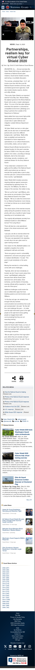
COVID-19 (25, 421)
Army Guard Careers (17, 636)
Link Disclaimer (17, 619)
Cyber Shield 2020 (9, 419)
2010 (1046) (6, 599)
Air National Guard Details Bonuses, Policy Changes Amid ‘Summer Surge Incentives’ (13, 520)
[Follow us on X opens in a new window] (5, 647)
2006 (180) (5, 607)
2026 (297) (5, 568)
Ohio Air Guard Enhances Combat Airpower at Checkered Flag (23, 480)
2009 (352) (5, 601)
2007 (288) (5, 605)
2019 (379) (5, 582)
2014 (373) (5, 592)
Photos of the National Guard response (17, 397)
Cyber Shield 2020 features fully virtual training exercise (22, 455)
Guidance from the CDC (12, 406)
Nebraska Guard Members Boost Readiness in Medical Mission (12, 529)
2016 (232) (5, 588)
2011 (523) (5, 597)
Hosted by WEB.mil (16, 655)
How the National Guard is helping (15, 392)
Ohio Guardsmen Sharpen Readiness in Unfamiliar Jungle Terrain (11, 549)
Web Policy (17, 621)
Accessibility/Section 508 (17, 632)
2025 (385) (5, 570)
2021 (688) (5, 578)
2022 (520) (5, 576)
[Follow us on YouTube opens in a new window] (15, 647)
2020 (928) (5, 580)
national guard (21, 419)
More (28, 500)
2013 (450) (5, 594)
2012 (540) (5, 595)
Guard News (5, 513)
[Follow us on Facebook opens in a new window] (24, 647)
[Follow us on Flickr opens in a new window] (19, 647)
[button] (17, 4)
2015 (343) (5, 590)
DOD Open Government (17, 625)
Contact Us (17, 634)
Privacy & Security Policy (17, 617)
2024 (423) (5, 572)
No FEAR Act (17, 630)
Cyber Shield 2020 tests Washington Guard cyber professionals (23, 432)
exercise (16, 421)
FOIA (17, 628)
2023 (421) (5, 574)
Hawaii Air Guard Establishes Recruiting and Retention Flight (11, 510)
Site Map (17, 615)
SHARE (14, 381)
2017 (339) (5, 586)
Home (17, 613)
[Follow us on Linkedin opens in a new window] (10, 647)
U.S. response (9, 409)
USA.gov (17, 640)
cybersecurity (7, 421)
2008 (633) (5, 603)
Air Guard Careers (18, 638)
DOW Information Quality (18, 623)
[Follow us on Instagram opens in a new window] (29, 647)
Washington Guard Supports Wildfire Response (13, 539)
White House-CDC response (13, 412)
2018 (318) (5, 584)
